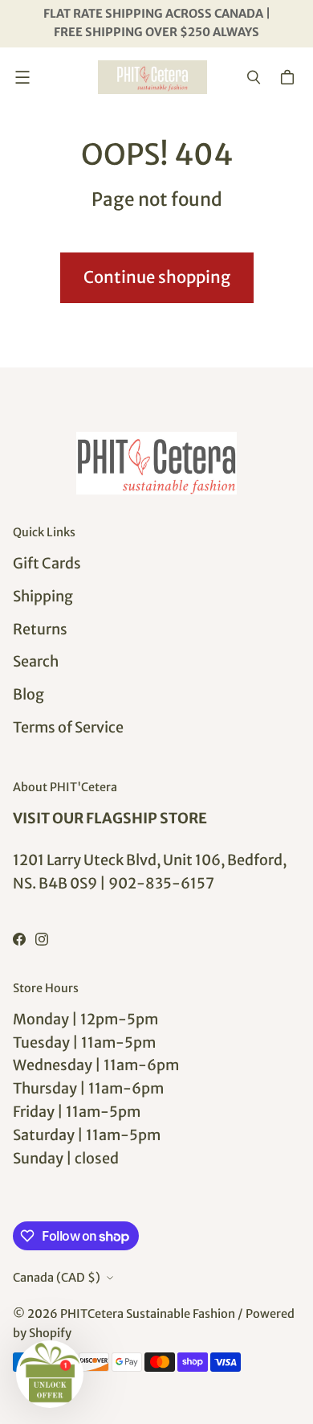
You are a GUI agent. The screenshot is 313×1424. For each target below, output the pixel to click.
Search (36, 661)
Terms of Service (68, 727)
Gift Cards (47, 563)
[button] (49, 1374)
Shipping (43, 596)
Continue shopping (156, 277)
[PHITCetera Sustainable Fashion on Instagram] (41, 939)
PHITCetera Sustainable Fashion (147, 1314)
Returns (40, 629)
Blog (28, 694)
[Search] (253, 77)
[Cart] (289, 77)
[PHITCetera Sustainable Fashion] (152, 77)
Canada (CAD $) (56, 1277)
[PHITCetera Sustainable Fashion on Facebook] (19, 939)
